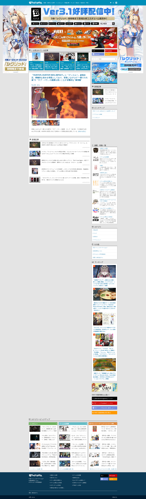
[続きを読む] (82, 131)
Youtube (109, 51)
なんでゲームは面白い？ (79, 480)
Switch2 (83, 3)
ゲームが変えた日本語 (56, 482)
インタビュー (59, 3)
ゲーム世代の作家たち (56, 480)
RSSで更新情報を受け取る (102, 413)
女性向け (95, 236)
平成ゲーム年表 (77, 485)
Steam (77, 3)
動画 (45, 3)
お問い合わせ (32, 497)
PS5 (87, 3)
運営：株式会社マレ (98, 257)
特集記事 (67, 3)
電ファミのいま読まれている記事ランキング (104, 111)
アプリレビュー (97, 240)
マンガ (72, 3)
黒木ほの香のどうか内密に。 (58, 488)
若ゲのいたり (54, 477)
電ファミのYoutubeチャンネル (103, 403)
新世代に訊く (76, 477)
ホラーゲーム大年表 (56, 485)
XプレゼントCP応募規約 (99, 254)
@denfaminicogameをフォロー (103, 398)
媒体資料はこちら (97, 251)
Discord (97, 54)
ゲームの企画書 (77, 475)
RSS (108, 54)
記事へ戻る (36, 85)
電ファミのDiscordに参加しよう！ (105, 408)
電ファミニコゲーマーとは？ (100, 247)
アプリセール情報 (97, 114)
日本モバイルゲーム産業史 (79, 482)
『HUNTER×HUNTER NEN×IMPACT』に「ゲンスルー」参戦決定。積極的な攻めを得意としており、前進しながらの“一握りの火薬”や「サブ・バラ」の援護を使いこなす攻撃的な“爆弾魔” (60, 77)
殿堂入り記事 (51, 3)
